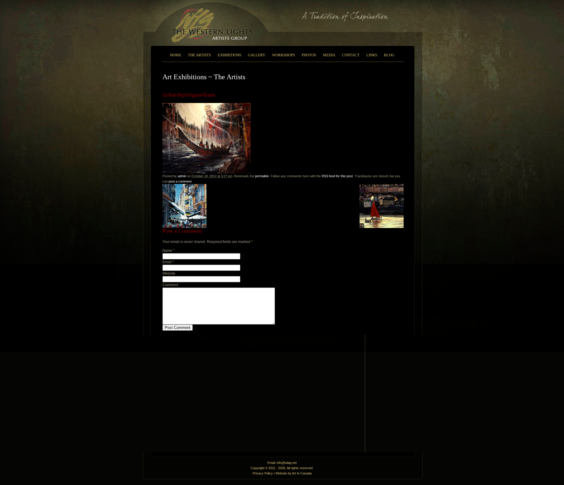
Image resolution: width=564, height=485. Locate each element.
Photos (309, 55)
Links (371, 55)
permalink (262, 176)
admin (182, 176)
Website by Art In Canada (294, 473)
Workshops (283, 55)
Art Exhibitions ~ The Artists (203, 77)
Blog (389, 55)
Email (167, 262)
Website (168, 273)
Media (329, 55)
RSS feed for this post (337, 176)
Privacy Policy (263, 473)
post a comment (180, 181)
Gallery (256, 55)
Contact (351, 55)
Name (167, 251)
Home (175, 55)
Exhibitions (229, 55)
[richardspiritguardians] (206, 172)
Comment (170, 285)
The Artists (199, 55)
